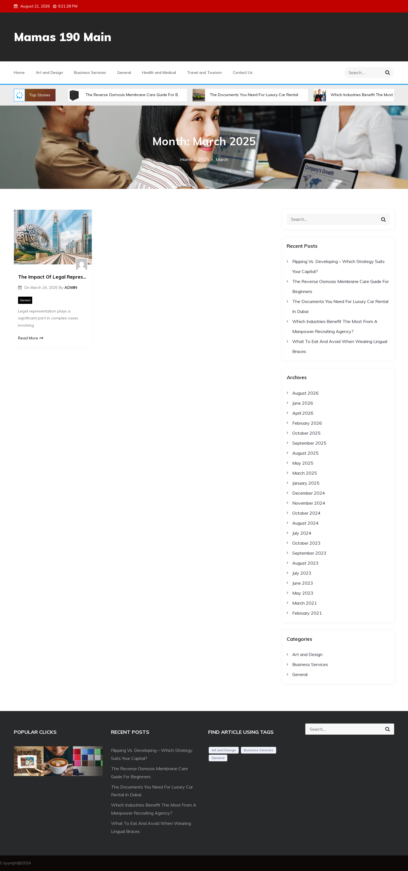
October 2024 (306, 513)
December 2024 (308, 493)
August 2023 (305, 563)
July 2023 (301, 573)
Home (19, 72)
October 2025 (306, 433)
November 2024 (308, 503)
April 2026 (302, 413)
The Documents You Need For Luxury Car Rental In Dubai (238, 94)
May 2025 (302, 463)
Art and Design (49, 72)
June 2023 (302, 583)
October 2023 (306, 543)
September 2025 (309, 443)
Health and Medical (159, 72)
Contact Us (243, 72)
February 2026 (307, 423)
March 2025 (304, 473)
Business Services (90, 72)
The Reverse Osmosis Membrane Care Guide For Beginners (116, 94)
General (124, 72)
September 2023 (309, 553)
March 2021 (304, 603)
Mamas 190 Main (62, 36)
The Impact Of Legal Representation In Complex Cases (53, 277)
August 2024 (305, 523)
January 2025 (305, 483)
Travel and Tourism (204, 72)
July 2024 (301, 533)
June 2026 (302, 403)
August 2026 (305, 393)
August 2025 (305, 453)
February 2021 (307, 613)
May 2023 (302, 593)
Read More (28, 338)
